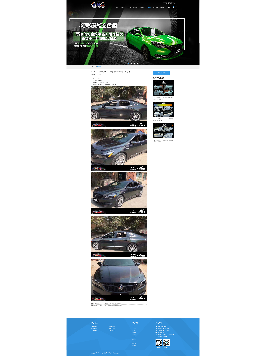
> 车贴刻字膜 (112, 330)
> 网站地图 (134, 345)
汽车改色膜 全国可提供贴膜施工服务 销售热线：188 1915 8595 (168, 3)
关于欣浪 (129, 7)
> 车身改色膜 (94, 326)
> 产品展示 (134, 328)
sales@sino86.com (164, 326)
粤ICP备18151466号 (120, 352)
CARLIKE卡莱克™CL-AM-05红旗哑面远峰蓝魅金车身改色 (163, 141)
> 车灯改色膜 (94, 330)
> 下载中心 (134, 341)
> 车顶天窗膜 (112, 328)
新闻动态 (135, 7)
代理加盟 (155, 7)
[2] (131, 63)
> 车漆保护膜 (112, 326)
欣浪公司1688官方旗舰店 (114, 353)
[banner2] (137, 63)
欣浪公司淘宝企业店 (102, 353)
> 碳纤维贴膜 (94, 328)
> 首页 (133, 326)
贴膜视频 (142, 7)
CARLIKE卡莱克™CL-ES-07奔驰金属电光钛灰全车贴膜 (109, 303)
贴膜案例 (149, 7)
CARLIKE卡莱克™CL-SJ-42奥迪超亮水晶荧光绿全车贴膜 (109, 305)
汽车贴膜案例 (161, 73)
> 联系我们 (134, 343)
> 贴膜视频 (134, 334)
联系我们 (169, 7)
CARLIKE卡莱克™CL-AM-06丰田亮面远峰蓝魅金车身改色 (163, 119)
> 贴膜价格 (134, 339)
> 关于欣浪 (134, 330)
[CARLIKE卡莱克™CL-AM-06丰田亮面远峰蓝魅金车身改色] (163, 109)
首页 (117, 7)
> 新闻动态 (134, 332)
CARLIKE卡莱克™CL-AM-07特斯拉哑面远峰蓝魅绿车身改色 (163, 98)
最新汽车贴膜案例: (159, 78)
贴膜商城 (162, 7)
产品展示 (122, 7)
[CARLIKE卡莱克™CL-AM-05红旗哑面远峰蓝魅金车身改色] (163, 130)
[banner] (128, 63)
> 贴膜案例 (134, 337)
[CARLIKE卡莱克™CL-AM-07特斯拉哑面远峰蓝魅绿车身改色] (163, 88)
